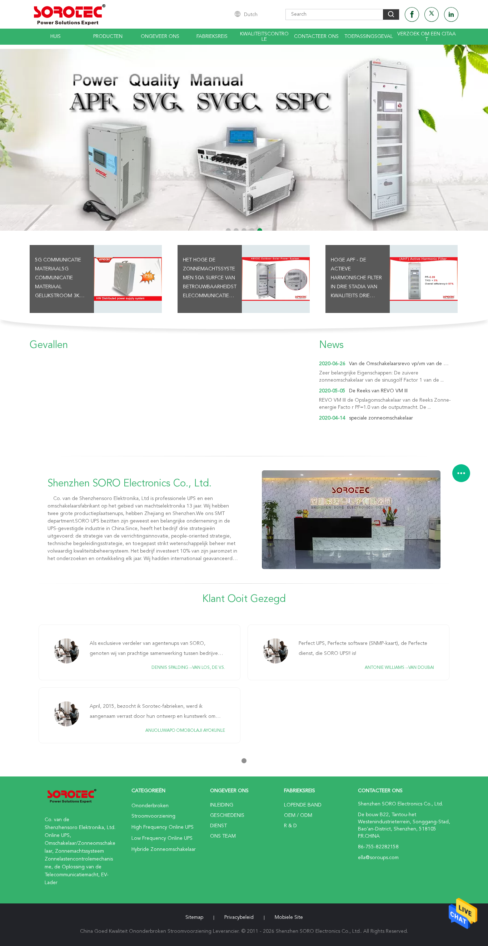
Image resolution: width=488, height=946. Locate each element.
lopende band (303, 805)
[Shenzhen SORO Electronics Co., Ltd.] (351, 519)
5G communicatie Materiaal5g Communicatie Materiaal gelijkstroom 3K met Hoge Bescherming (58, 279)
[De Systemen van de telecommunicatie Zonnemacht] (244, 138)
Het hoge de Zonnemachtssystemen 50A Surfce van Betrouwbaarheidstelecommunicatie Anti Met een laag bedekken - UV (209, 279)
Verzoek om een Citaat (426, 36)
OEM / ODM (298, 815)
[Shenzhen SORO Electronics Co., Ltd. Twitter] (431, 14)
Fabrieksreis (212, 36)
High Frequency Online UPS (162, 827)
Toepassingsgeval (368, 36)
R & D (290, 825)
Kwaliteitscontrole (264, 36)
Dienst (218, 825)
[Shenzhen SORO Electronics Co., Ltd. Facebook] (412, 14)
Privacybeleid (239, 917)
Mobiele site (289, 917)
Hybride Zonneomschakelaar (163, 849)
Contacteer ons (316, 36)
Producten (108, 36)
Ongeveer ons (160, 36)
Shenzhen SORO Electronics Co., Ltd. (129, 484)
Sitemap (194, 917)
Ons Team (223, 836)
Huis (55, 36)
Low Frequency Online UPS (162, 838)
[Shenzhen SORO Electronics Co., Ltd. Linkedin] (451, 14)
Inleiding (221, 805)
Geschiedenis (227, 815)
